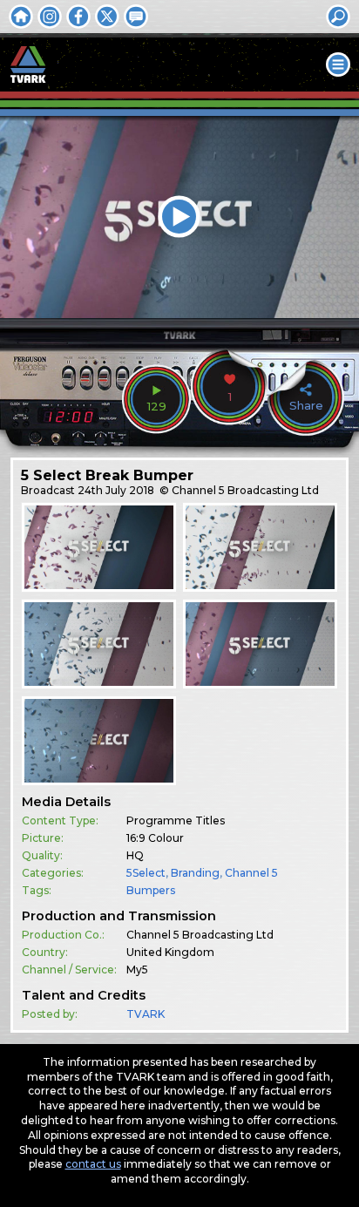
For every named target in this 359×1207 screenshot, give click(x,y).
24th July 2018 (116, 490)
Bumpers (150, 890)
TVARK (145, 1014)
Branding (195, 872)
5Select (146, 872)
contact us (93, 1163)
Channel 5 (251, 872)
